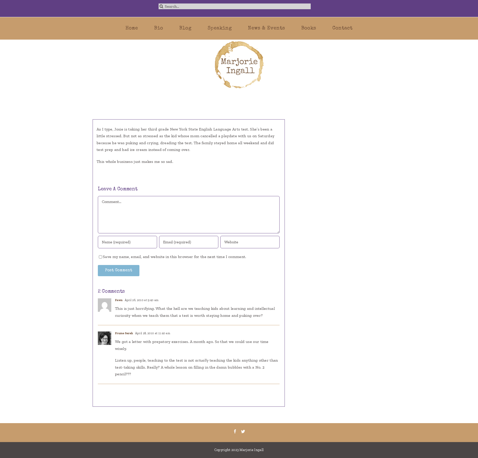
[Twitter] (243, 431)
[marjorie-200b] (239, 41)
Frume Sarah (124, 333)
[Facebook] (235, 431)
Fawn (118, 300)
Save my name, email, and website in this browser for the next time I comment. (174, 256)
